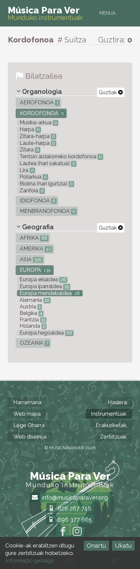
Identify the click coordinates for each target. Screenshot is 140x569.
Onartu (96, 545)
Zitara (28, 150)
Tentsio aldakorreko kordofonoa (60, 156)
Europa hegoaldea (45, 333)
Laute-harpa (36, 143)
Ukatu (123, 545)
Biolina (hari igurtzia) (45, 184)
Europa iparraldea (43, 286)
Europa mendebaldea (49, 293)
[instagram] (77, 532)
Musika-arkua (37, 122)
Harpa (29, 129)
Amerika (35, 249)
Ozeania (33, 343)
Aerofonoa (38, 102)
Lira (26, 170)
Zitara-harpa (36, 136)
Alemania (33, 300)
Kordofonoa (41, 113)
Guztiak (108, 92)
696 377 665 (74, 519)
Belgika (30, 313)
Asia (30, 259)
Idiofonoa (37, 201)
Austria (29, 306)
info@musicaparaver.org (74, 497)
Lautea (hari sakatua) (46, 163)
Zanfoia (31, 190)
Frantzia (31, 320)
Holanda (31, 326)
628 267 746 (73, 508)
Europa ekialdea (42, 279)
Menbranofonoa (47, 211)
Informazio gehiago (30, 560)
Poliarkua (32, 177)
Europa (35, 270)
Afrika (33, 238)
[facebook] (62, 532)
